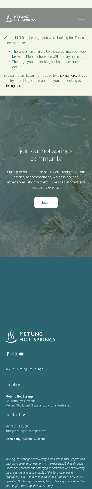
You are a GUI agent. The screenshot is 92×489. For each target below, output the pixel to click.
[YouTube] (21, 354)
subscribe (46, 203)
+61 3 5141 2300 (17, 426)
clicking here (67, 76)
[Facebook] (8, 354)
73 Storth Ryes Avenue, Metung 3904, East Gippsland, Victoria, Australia (37, 403)
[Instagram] (14, 354)
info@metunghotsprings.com (25, 431)
